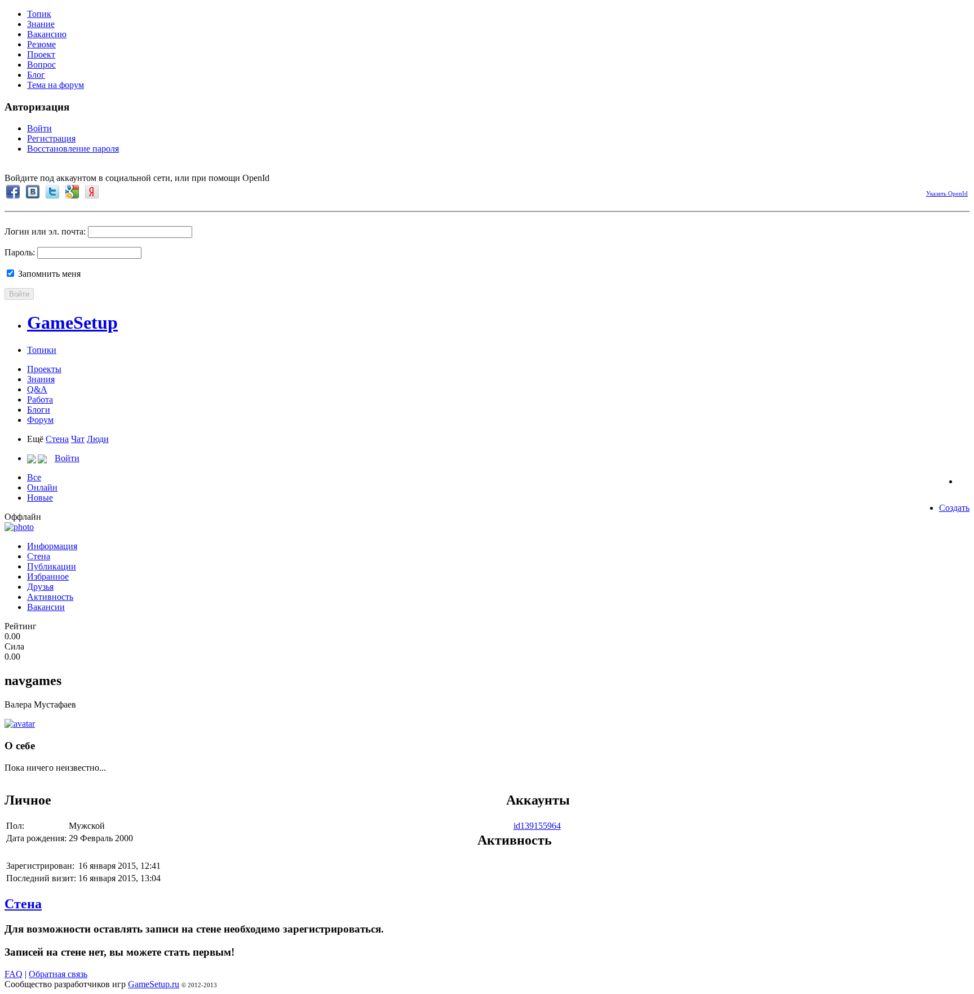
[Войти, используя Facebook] (13, 191)
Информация (52, 546)
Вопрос (41, 64)
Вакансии (46, 607)
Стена (57, 439)
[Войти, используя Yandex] (92, 191)
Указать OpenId (947, 193)
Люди (98, 439)
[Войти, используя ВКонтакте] (32, 191)
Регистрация (51, 138)
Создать (954, 508)
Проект (41, 54)
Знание (41, 24)
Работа (40, 399)
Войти (39, 128)
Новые (40, 497)
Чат (78, 439)
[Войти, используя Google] (72, 191)
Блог (36, 74)
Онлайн (42, 487)
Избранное (48, 576)
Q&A (37, 389)
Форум (40, 420)
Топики (41, 350)
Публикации (51, 566)
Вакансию (47, 34)
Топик (39, 14)
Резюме (41, 44)
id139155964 (537, 825)
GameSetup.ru (153, 984)
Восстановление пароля (73, 148)
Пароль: (20, 252)
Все (34, 477)
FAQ (14, 974)
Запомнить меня (48, 274)
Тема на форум (55, 85)
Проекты (44, 369)
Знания (41, 379)
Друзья (40, 586)
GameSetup (72, 322)
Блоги (38, 409)
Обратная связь (58, 974)
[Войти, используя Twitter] (52, 191)
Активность (50, 597)
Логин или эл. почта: (45, 231)
